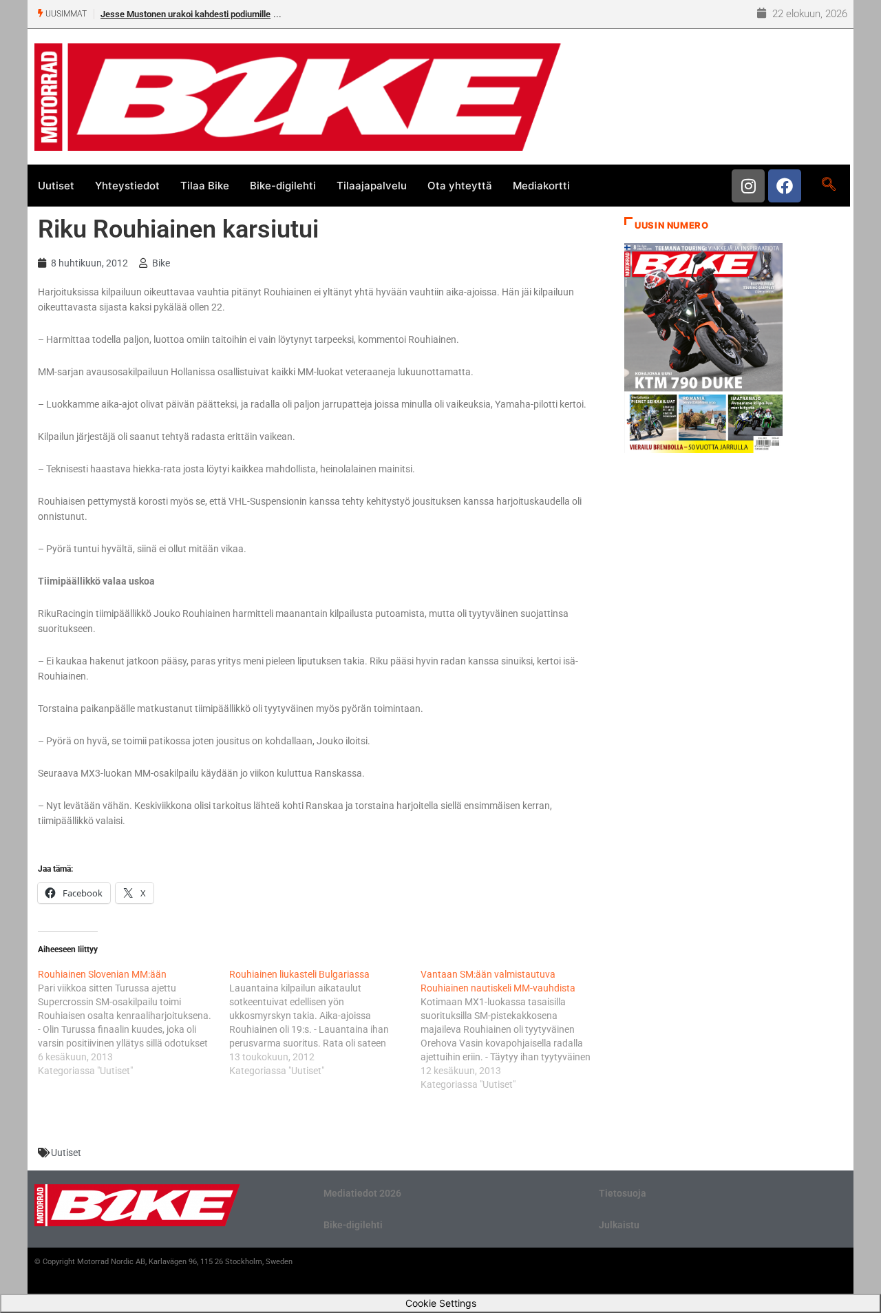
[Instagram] (748, 185)
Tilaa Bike (204, 185)
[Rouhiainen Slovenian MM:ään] (133, 1022)
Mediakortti (541, 185)
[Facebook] (784, 185)
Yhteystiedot (127, 185)
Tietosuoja (622, 1193)
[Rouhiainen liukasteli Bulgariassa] (325, 1022)
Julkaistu (619, 1224)
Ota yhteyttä (459, 185)
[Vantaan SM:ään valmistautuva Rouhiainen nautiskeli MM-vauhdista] (516, 1029)
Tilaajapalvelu (372, 185)
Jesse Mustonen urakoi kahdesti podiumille (185, 14)
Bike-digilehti (283, 185)
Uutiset (56, 185)
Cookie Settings (440, 1303)
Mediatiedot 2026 (362, 1193)
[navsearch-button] (828, 185)
